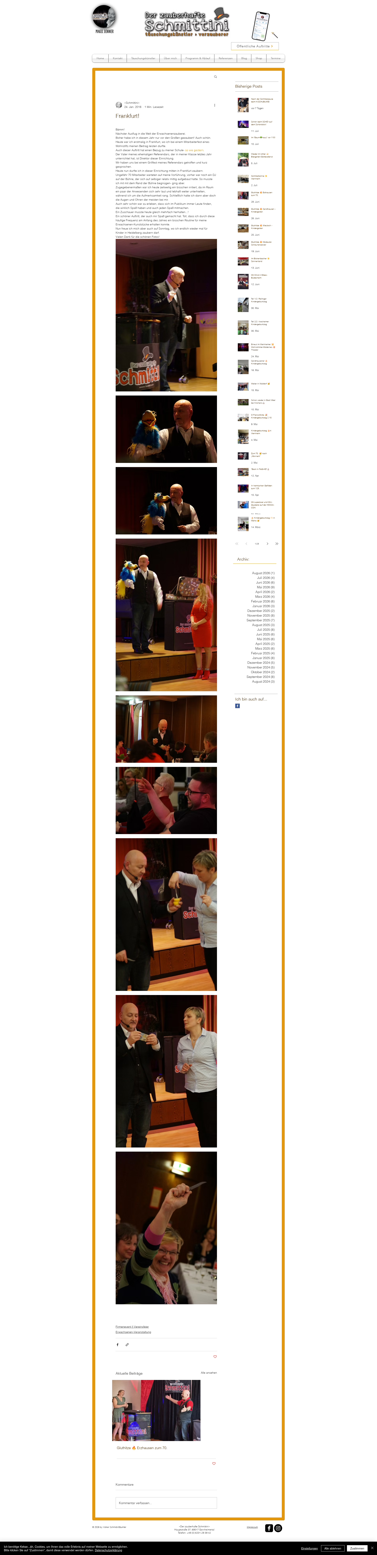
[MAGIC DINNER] (103, 16)
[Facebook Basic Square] (237, 706)
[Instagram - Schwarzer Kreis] (278, 1528)
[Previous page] (246, 543)
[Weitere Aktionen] (214, 105)
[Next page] (267, 543)
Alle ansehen (209, 1372)
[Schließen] (372, 1548)
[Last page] (276, 543)
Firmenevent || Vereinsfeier (132, 1326)
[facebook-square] (269, 1528)
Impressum (252, 1527)
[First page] (236, 543)
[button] (215, 76)
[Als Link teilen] (127, 1345)
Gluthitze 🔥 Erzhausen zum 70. (142, 1448)
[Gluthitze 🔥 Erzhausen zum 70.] (166, 1410)
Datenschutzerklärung (108, 1550)
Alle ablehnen (332, 1548)
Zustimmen (357, 1548)
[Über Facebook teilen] (117, 1345)
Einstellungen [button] (309, 1548)
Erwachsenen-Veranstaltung (133, 1332)
